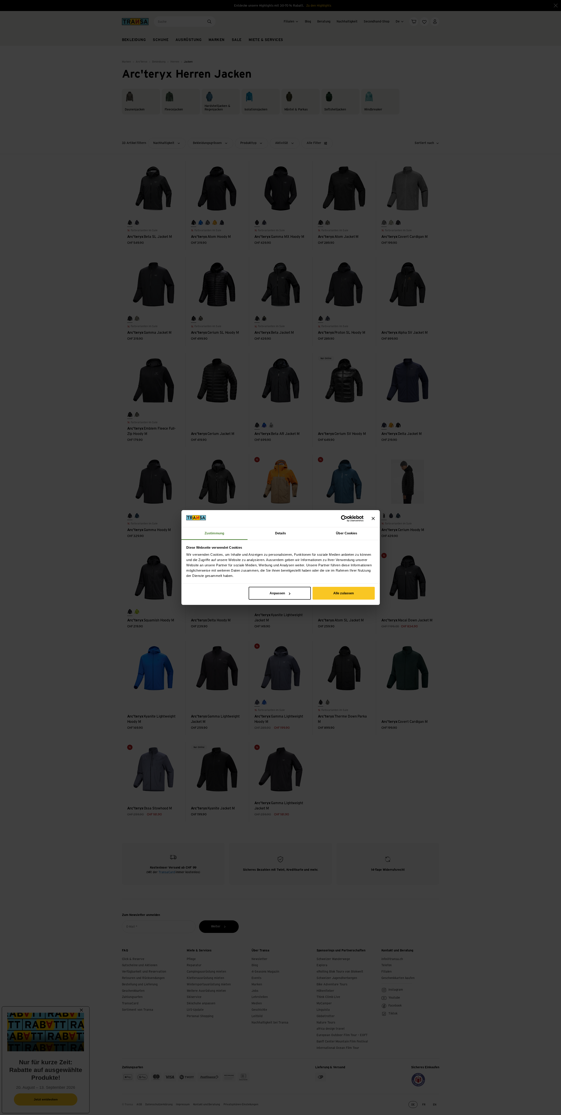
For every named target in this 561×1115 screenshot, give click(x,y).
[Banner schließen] (373, 518)
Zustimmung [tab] (214, 533)
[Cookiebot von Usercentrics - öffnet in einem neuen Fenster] (344, 518)
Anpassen (277, 593)
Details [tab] (280, 533)
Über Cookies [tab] (346, 533)
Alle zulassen (343, 593)
